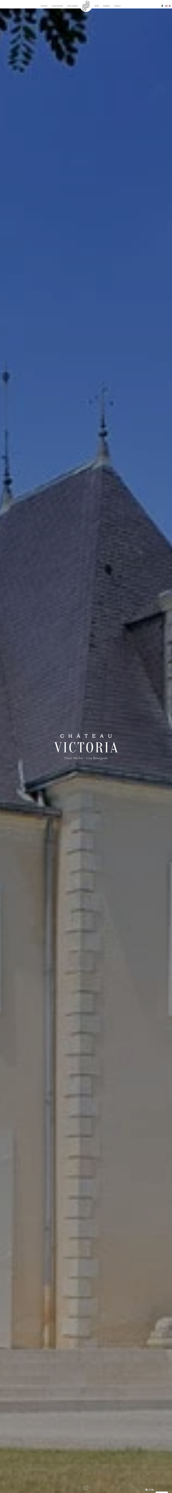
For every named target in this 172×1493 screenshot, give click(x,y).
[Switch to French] (166, 5)
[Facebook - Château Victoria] (146, 1490)
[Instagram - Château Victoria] (149, 1490)
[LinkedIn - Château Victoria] (152, 1490)
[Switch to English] (170, 5)
